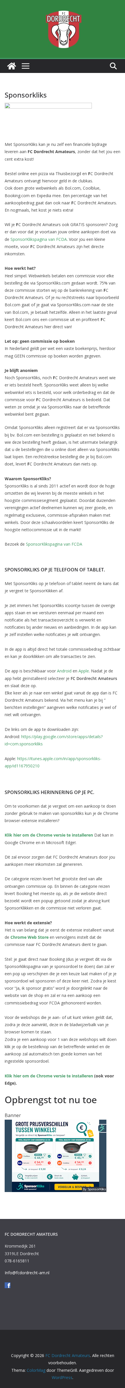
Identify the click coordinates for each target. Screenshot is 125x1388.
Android (65, 671)
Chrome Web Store (29, 937)
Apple (83, 671)
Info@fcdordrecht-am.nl (28, 1272)
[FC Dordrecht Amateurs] (12, 66)
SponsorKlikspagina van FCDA (38, 239)
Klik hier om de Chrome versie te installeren (49, 835)
